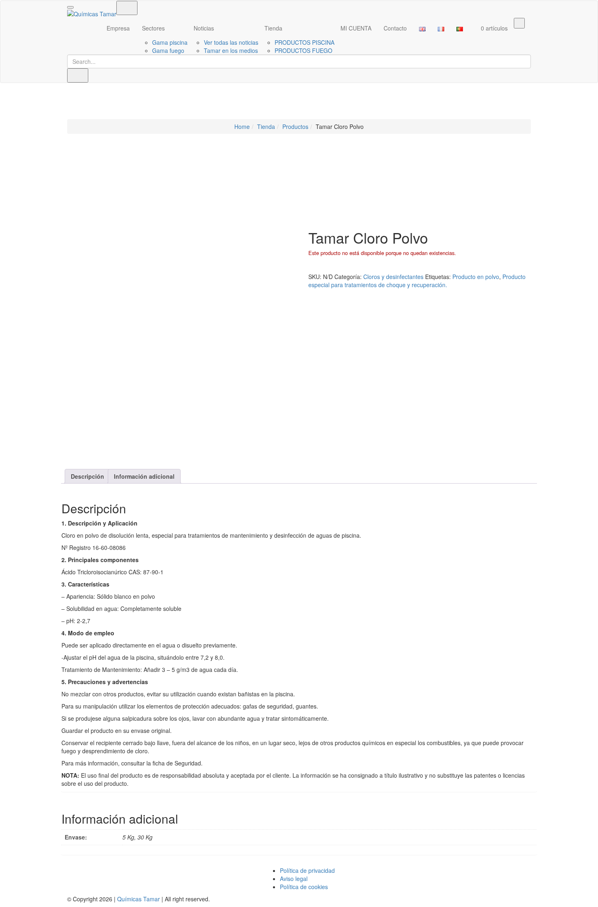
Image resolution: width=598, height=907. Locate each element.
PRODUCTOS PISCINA (304, 42)
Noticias (204, 28)
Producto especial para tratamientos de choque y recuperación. (417, 281)
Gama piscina (170, 42)
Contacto (395, 28)
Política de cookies (304, 887)
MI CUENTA (355, 28)
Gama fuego (168, 50)
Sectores (153, 28)
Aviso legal (294, 878)
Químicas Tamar (138, 899)
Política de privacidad (307, 870)
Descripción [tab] (87, 476)
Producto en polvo (475, 277)
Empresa (118, 28)
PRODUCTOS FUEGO (303, 50)
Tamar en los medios (231, 50)
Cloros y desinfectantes (393, 277)
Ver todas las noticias (231, 42)
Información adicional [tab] (144, 476)
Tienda (273, 28)
